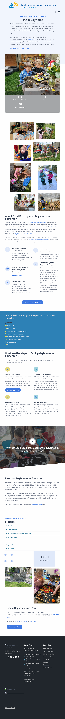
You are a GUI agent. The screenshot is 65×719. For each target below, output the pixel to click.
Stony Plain (11, 548)
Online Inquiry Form (13, 390)
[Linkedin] (16, 657)
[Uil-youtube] (13, 657)
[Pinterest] (18, 657)
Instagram (24, 621)
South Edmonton (12, 537)
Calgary (16, 234)
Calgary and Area (29, 679)
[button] (32, 526)
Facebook (17, 621)
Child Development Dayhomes (36, 222)
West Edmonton (12, 526)
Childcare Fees (16, 275)
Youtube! (33, 621)
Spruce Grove (11, 545)
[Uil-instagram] (8, 657)
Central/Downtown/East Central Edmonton (20, 533)
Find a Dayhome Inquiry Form (19, 48)
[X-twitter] (11, 657)
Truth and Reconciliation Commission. (39, 239)
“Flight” (53, 227)
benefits (30, 39)
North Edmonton (12, 529)
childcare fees (37, 504)
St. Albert (10, 541)
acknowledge (8, 242)
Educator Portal (10, 708)
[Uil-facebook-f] (6, 657)
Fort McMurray (27, 234)
